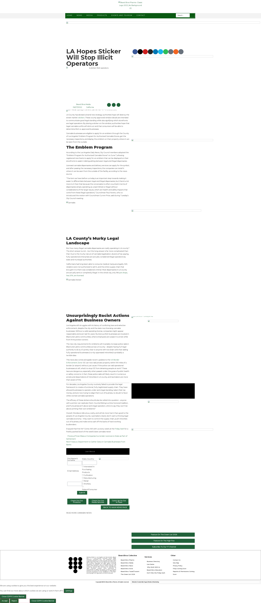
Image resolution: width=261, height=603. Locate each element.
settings (69, 591)
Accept (5, 601)
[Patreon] (170, 51)
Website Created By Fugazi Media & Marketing (145, 582)
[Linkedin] (155, 51)
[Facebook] (135, 51)
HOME (69, 15)
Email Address (73, 471)
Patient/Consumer (89, 489)
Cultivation (88, 475)
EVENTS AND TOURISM (121, 15)
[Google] (181, 51)
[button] (109, 105)
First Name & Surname (72, 459)
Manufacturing (90, 478)
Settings (24, 601)
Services (148, 557)
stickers (81, 118)
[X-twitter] (140, 51)
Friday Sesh (119, 429)
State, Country (88, 459)
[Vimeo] (160, 51)
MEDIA (89, 15)
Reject (14, 601)
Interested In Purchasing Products (88, 469)
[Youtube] (145, 51)
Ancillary (87, 484)
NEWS (79, 15)
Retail (86, 481)
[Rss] (175, 51)
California (90, 107)
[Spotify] (165, 51)
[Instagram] (150, 51)
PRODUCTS (102, 15)
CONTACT (141, 15)
